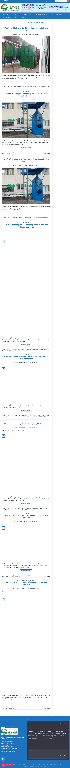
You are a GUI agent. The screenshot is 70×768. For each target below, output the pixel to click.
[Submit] (68, 1)
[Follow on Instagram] (50, 1)
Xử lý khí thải (7, 153)
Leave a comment (47, 87)
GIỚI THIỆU (14, 14)
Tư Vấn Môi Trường (26, 14)
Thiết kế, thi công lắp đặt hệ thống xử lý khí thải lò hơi (26, 424)
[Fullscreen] (60, 723)
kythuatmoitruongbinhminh (33, 34)
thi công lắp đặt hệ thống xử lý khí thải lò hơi (33, 508)
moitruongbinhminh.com (21, 86)
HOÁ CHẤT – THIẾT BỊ (19, 17)
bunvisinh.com (9, 750)
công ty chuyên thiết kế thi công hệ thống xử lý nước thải (26, 217)
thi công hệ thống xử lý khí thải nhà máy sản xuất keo (35, 575)
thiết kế (9, 87)
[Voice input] (60, 755)
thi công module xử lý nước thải (32, 86)
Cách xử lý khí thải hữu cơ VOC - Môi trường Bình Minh (25, 415)
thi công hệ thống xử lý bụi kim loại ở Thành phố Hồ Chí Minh (36, 151)
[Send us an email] (53, 1)
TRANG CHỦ (5, 14)
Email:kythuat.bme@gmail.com (8, 751)
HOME (47, 1)
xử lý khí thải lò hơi (24, 509)
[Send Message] (64, 755)
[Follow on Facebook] (49, 1)
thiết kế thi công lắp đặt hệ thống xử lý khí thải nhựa (15, 350)
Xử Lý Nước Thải (57, 14)
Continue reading (26, 81)
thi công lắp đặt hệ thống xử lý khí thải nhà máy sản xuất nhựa (37, 349)
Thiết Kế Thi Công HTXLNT (22, 580)
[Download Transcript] (65, 723)
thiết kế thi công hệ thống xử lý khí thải (33, 416)
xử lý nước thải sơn (10, 708)
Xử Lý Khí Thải (7, 17)
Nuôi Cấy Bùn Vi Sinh (42, 14)
